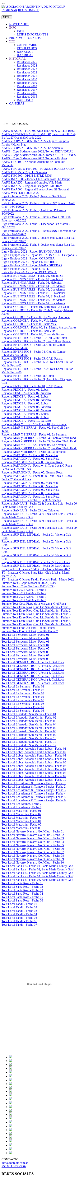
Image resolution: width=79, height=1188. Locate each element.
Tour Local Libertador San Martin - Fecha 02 (29, 717)
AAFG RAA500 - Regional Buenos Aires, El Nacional (35, 189)
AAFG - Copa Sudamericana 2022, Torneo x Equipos (34, 158)
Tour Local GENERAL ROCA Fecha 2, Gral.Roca (33, 665)
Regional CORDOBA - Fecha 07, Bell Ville (28, 331)
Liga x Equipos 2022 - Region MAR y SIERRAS (32, 265)
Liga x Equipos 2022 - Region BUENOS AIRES (31, 251)
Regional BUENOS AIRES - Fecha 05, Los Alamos (33, 289)
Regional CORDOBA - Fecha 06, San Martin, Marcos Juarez (39, 327)
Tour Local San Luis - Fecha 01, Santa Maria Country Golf (37, 866)
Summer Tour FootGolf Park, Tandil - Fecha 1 (30, 627)
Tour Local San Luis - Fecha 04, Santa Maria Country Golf (37, 876)
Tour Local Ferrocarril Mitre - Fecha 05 (25, 648)
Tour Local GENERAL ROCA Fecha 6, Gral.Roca (33, 676)
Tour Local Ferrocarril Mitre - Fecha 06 (25, 652)
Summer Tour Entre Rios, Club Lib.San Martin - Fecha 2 (36, 610)
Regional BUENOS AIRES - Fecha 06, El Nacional (33, 293)
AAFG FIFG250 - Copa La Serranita (24, 172)
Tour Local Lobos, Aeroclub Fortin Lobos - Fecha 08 (34, 772)
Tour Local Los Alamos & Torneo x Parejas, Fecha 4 (34, 793)
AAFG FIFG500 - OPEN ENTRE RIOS (27, 175)
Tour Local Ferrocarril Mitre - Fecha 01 (25, 634)
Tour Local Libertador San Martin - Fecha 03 (29, 721)
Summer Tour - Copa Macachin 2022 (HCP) (29, 583)
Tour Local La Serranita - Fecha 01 (23, 686)
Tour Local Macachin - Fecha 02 (21, 814)
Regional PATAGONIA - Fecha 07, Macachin (30, 482)
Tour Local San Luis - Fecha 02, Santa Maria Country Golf (37, 869)
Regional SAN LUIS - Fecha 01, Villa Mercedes (31, 500)
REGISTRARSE (28, 10)
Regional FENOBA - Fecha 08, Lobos (25, 413)
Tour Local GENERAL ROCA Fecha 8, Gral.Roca (33, 679)
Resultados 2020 (27, 79)
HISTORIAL (17, 58)
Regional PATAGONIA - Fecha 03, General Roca (32, 462)
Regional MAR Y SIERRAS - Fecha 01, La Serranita (34, 424)
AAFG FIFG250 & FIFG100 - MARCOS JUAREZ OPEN (38, 168)
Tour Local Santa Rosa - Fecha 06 (22, 900)
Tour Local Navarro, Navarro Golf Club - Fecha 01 (33, 831)
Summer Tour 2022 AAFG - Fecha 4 (24, 600)
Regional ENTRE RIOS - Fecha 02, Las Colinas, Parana (36, 341)
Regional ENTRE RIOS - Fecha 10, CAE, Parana (32, 386)
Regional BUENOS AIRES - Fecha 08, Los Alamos (33, 299)
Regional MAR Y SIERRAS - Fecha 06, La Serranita (34, 444)
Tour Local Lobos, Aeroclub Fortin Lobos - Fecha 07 (34, 769)
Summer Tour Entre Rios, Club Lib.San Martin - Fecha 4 (36, 617)
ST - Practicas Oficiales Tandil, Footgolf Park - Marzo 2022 (38, 579)
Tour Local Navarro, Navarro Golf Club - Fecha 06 (33, 848)
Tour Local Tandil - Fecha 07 (19, 924)
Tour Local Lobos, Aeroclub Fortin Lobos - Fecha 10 (34, 779)
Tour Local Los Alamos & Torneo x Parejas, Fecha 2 (34, 786)
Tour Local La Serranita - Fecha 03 (23, 693)
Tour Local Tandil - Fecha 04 (19, 914)
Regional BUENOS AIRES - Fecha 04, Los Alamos (33, 286)
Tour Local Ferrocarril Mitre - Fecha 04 (25, 645)
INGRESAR (9, 10)
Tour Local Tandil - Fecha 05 (19, 917)
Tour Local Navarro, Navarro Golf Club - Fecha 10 (33, 862)
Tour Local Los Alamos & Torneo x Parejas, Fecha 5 (34, 797)
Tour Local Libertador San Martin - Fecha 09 (29, 734)
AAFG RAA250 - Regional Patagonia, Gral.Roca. (32, 186)
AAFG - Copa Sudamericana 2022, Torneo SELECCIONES (39, 154)
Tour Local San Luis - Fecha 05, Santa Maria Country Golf (37, 879)
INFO (12, 27)
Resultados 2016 (27, 93)
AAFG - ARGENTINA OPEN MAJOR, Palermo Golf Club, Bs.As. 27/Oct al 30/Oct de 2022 (39, 136)
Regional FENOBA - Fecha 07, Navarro (26, 410)
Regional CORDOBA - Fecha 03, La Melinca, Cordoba (36, 317)
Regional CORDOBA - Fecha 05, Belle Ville (29, 324)
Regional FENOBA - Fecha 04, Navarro (26, 400)
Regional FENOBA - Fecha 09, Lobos (25, 417)
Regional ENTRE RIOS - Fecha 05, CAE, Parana (32, 358)
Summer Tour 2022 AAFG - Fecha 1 (24, 589)
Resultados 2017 (27, 89)
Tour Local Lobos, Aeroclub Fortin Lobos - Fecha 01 (34, 748)
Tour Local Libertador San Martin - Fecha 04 (29, 724)
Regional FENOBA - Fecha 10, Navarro (26, 420)
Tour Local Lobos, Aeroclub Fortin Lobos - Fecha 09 (34, 776)
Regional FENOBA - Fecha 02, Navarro (26, 393)
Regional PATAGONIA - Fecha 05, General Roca (32, 472)
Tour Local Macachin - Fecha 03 (21, 817)
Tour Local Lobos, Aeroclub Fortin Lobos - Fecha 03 (34, 755)
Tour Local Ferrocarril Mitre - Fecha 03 (25, 641)
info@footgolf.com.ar (15, 1162)
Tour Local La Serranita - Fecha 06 (23, 703)
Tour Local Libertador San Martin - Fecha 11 (29, 741)
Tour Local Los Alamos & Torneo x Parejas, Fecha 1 (34, 783)
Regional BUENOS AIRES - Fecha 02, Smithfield (32, 279)
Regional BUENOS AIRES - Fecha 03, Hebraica (32, 282)
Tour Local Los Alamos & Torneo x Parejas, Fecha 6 (34, 800)
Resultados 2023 (27, 69)
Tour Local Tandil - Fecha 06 (19, 921)
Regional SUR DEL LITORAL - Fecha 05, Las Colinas (36, 562)
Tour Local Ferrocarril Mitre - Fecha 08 (25, 658)
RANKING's (25, 51)
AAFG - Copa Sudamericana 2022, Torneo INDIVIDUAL (37, 151)
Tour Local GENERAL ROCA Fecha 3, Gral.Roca (33, 669)
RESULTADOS (27, 48)
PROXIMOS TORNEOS (25, 38)
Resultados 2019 (27, 82)
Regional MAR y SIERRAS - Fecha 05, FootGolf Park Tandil (39, 441)
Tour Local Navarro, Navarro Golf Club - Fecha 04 (33, 841)
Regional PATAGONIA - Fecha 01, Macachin (30, 455)
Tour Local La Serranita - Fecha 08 (23, 710)
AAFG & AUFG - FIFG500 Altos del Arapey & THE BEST (39, 130)
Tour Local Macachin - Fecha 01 (21, 810)
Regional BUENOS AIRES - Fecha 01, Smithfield (32, 275)
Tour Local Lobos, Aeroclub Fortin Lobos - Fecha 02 (34, 752)
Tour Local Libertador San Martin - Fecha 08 (29, 731)
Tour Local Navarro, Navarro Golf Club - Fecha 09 (33, 859)
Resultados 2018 (27, 86)
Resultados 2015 (27, 96)
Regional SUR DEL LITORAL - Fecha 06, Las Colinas (36, 565)
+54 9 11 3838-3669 (14, 1166)
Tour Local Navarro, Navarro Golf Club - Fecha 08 (33, 855)
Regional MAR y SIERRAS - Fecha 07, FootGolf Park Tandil (39, 448)
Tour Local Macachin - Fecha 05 (21, 824)
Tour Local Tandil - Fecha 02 (19, 907)
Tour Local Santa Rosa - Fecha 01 (22, 883)
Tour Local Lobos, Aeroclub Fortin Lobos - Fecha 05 (34, 762)
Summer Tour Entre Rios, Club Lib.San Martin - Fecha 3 (36, 614)
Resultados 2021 (27, 75)
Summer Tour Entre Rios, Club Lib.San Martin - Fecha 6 (36, 624)
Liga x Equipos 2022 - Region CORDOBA (28, 258)
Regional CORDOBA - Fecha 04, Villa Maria (29, 320)
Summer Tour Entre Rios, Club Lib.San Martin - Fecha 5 (36, 620)
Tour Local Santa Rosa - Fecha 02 (22, 886)
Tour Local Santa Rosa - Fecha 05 (22, 897)
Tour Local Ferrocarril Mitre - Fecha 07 (25, 655)
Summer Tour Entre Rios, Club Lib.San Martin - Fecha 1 (36, 607)
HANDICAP (25, 55)
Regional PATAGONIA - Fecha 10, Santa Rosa (30, 496)
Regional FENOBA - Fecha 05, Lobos (25, 403)
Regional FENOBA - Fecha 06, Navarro (26, 406)
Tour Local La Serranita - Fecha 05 (23, 700)
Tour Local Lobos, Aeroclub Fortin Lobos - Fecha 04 (34, 759)
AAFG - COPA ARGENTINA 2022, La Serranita (32, 148)
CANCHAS (16, 103)
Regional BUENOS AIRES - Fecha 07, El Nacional (33, 296)
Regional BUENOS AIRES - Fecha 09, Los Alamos (33, 303)
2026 (12, 41)
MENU (6, 17)
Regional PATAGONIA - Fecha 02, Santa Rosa (30, 458)
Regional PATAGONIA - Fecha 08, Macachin (30, 486)
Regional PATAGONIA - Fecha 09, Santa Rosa (30, 489)
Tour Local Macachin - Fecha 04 (21, 821)
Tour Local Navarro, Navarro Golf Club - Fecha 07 (33, 852)
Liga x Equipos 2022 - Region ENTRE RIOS (29, 261)
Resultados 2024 (27, 65)
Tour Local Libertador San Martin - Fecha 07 (29, 727)
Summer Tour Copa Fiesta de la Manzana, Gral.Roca (34, 603)
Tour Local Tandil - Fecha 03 (19, 910)
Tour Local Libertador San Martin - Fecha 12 (29, 745)
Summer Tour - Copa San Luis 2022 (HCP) (28, 586)
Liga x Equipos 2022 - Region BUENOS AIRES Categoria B (39, 255)
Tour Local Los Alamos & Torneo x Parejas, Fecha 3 (34, 790)
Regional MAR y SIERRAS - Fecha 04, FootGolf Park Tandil (39, 438)
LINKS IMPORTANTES (32, 34)
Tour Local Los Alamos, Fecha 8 (21, 807)
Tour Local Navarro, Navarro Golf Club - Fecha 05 (33, 845)
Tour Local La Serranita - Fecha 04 (23, 696)
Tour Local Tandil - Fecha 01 (19, 904)
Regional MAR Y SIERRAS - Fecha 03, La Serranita (34, 434)
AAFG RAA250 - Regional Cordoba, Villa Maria (32, 182)
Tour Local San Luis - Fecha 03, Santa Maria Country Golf (37, 872)
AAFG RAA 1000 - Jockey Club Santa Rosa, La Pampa (36, 179)
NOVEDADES (19, 24)
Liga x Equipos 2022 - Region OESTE (25, 268)
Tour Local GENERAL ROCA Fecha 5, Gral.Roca (33, 672)
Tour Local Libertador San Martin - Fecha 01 (29, 714)
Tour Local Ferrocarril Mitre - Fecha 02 (25, 638)
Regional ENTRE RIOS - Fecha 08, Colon (28, 375)
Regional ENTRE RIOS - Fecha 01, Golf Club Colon (34, 337)
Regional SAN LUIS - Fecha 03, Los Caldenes (30, 510)
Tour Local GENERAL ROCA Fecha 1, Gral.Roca (33, 662)
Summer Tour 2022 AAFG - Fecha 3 (24, 596)
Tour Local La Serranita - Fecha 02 (23, 690)
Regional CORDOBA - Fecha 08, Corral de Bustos (33, 334)
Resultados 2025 (27, 62)
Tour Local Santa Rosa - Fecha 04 (22, 893)
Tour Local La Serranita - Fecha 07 (23, 707)
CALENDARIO (27, 44)
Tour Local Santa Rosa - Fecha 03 (22, 890)
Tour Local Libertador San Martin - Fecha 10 (29, 738)
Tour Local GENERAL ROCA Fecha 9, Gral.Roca (33, 683)
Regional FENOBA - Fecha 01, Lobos (25, 389)
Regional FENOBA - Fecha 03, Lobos (25, 396)
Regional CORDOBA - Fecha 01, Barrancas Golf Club (35, 306)
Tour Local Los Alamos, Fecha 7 (21, 803)
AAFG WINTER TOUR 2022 (20, 192)
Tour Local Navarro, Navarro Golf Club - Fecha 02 (33, 834)
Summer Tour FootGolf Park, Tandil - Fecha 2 (30, 631)
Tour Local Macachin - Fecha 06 (21, 828)
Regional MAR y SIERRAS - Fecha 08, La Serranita (34, 451)
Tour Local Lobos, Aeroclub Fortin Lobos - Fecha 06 (34, 765)
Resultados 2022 (27, 72)
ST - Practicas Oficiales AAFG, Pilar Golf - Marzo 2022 (36, 569)
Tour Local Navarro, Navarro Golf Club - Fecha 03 (33, 838)
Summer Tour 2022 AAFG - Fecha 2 (24, 593)
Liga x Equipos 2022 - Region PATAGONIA (29, 272)
